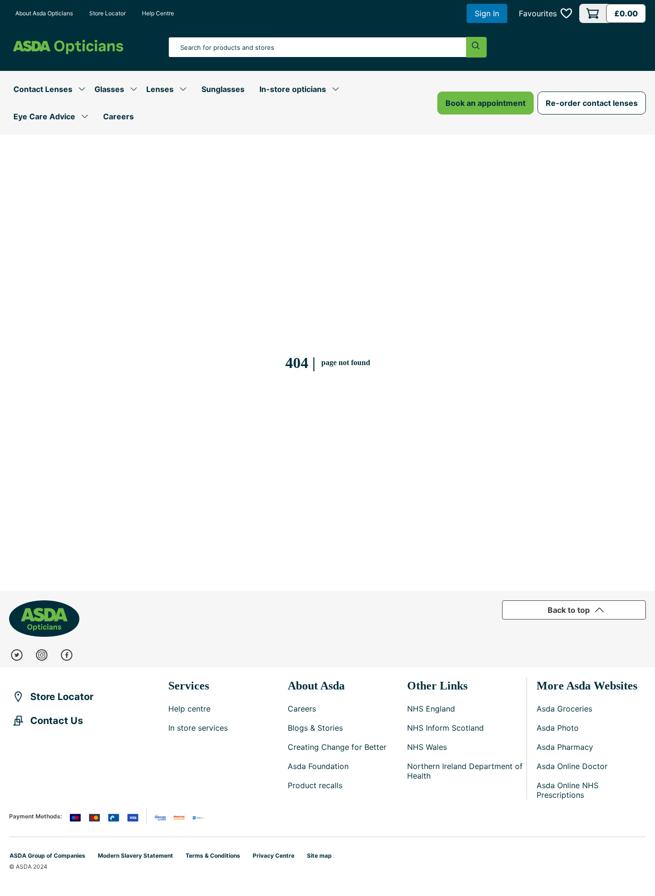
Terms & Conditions (213, 855)
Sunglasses (223, 89)
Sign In (487, 13)
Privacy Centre (273, 855)
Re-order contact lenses (592, 103)
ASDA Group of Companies (47, 855)
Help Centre (158, 13)
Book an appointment (485, 103)
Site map (319, 855)
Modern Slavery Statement (135, 855)
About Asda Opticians (44, 13)
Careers (118, 116)
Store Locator (107, 13)
